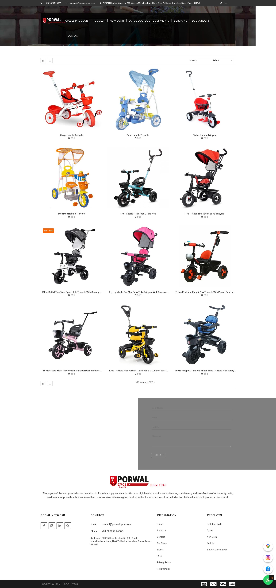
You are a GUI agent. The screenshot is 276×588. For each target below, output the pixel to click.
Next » (151, 382)
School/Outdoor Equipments (149, 20)
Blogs (160, 549)
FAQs (159, 556)
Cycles (210, 530)
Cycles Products (76, 20)
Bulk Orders (201, 20)
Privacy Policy (164, 562)
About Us (161, 530)
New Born (117, 20)
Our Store (162, 543)
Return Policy (163, 569)
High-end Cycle (214, 524)
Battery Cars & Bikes (217, 549)
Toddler (99, 20)
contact (73, 35)
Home (160, 524)
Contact (161, 537)
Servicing (180, 20)
